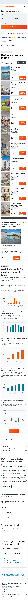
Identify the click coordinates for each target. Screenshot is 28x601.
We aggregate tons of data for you (10, 594)
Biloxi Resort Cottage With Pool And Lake (18, 98)
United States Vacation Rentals (7, 574)
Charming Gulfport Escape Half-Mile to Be (18, 144)
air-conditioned (9, 465)
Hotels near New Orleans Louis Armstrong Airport (13, 557)
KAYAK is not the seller (7, 591)
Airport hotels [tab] (6, 548)
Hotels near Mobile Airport (10, 560)
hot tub (23, 465)
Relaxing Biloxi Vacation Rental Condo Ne (17, 128)
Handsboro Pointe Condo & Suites (18, 159)
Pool (4, 465)
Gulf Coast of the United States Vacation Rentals (13, 575)
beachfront (7, 466)
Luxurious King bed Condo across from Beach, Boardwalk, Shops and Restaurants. (18, 204)
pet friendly (15, 465)
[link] (14, 431)
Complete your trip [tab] (16, 548)
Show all (24, 222)
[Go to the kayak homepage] (9, 6)
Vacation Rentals (16, 572)
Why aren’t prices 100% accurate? (10, 597)
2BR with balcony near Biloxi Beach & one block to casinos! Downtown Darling (18, 189)
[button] (2, 6)
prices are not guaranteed (7, 587)
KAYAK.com (9, 572)
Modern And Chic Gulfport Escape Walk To (18, 174)
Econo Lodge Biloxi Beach (18, 67)
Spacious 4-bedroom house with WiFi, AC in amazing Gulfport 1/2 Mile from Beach (18, 114)
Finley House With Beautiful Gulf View (18, 83)
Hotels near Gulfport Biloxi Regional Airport (13, 562)
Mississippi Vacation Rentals (20, 574)
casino (19, 465)
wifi (26, 465)
